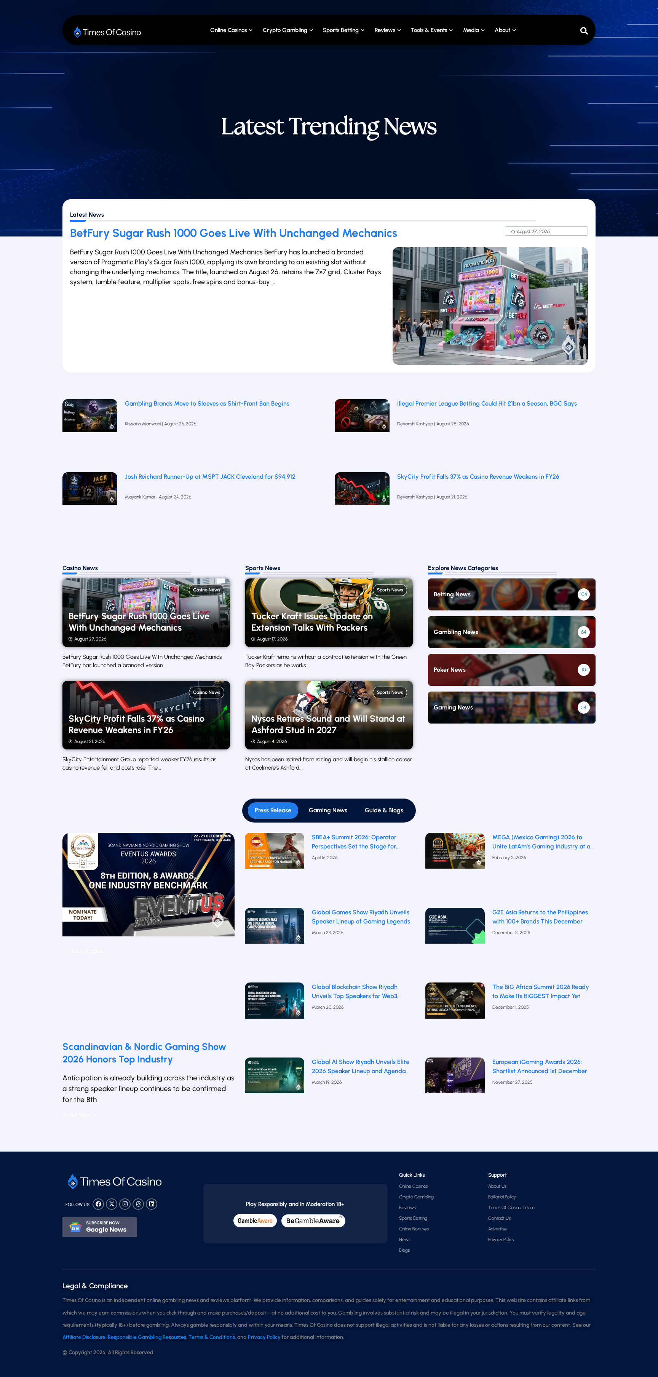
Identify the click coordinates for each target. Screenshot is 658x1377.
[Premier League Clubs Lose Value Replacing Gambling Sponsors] (89, 432)
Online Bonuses (414, 1229)
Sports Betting (341, 30)
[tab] (273, 810)
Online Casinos (228, 30)
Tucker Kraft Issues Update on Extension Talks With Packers (312, 622)
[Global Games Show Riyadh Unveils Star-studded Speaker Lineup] (275, 943)
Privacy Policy (501, 1239)
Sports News (390, 590)
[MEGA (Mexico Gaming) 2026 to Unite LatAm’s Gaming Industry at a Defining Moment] (455, 868)
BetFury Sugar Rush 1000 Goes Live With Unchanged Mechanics (233, 233)
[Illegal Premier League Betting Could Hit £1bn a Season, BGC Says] (362, 432)
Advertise (497, 1229)
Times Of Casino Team (511, 1207)
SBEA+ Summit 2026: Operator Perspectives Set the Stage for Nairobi (354, 842)
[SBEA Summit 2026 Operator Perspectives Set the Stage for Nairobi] (275, 868)
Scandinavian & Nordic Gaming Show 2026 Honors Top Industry (144, 1053)
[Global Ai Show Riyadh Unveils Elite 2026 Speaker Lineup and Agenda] (275, 1093)
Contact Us (499, 1218)
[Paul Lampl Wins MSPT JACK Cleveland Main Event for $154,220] (89, 505)
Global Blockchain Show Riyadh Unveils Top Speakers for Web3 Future (355, 992)
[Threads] (138, 1204)
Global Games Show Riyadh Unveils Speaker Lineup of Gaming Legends (361, 917)
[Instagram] (125, 1204)
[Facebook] (98, 1204)
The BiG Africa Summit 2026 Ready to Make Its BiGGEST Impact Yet (540, 991)
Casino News (206, 590)
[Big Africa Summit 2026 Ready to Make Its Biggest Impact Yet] (455, 1018)
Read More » (79, 1114)
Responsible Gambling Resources (147, 1337)
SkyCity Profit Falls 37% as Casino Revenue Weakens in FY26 (478, 476)
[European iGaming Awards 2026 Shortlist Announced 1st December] (455, 1093)
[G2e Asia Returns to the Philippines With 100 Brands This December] (455, 943)
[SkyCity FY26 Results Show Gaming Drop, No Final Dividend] (362, 505)
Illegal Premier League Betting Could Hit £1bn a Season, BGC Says (487, 403)
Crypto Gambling (285, 30)
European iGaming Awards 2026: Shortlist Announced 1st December (539, 1066)
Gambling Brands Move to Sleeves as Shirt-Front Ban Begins (207, 403)
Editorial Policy (502, 1197)
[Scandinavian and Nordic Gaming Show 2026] (148, 934)
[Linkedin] (151, 1204)
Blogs (404, 1250)
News (404, 1239)
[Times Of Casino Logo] (108, 32)
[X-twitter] (111, 1204)
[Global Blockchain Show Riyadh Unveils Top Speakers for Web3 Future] (275, 1018)
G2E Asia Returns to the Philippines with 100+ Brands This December (540, 917)
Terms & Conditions (211, 1337)
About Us (497, 1186)
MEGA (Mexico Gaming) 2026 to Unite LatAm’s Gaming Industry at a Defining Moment (541, 842)
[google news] (99, 1227)
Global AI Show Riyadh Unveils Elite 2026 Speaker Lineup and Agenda (360, 1066)
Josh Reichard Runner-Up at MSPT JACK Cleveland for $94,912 (210, 476)
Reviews (407, 1207)
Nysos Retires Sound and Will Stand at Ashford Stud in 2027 (328, 724)
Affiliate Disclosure (83, 1337)
